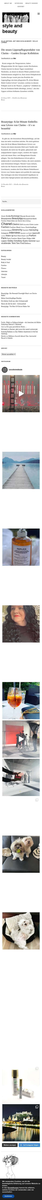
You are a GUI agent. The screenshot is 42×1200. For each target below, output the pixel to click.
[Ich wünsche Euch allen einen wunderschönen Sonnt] (21, 700)
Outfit (26, 236)
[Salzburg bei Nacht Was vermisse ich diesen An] (21, 1122)
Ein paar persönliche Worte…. (17, 327)
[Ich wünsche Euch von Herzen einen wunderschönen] (21, 1007)
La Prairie (29, 233)
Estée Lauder (34, 224)
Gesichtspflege (31, 227)
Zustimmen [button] (8, 1196)
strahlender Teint (8, 243)
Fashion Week (15, 227)
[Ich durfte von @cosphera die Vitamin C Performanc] (21, 1084)
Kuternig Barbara (6, 332)
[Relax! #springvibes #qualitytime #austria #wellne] (21, 470)
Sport (38, 241)
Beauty (3, 100)
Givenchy (17, 229)
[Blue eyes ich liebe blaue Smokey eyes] (21, 969)
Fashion (5, 227)
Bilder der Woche (16, 221)
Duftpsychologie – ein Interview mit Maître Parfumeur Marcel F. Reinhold (21, 323)
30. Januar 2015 (5, 98)
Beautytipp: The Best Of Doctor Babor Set (15, 306)
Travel (3, 277)
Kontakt (21, 6)
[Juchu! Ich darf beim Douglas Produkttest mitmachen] (21, 662)
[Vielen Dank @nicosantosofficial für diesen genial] (21, 393)
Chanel (6, 224)
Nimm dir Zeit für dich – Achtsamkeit (13, 304)
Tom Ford (20, 243)
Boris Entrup (27, 221)
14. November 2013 (6, 184)
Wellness (28, 243)
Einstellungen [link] (13, 1188)
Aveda (8, 216)
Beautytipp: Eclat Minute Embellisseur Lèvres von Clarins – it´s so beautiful (19, 125)
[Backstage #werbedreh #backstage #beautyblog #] (21, 739)
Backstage (15, 216)
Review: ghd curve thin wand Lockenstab (23, 329)
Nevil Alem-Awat (19, 236)
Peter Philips (26, 238)
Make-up (9, 236)
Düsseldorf (26, 224)
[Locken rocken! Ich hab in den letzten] (21, 624)
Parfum (32, 235)
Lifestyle (4, 274)
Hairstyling (33, 230)
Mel (14, 58)
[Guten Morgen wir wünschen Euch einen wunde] (21, 854)
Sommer (32, 241)
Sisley (10, 241)
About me (8, 3)
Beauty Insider (32, 3)
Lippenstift (36, 233)
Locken (3, 236)
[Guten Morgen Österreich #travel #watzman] (21, 508)
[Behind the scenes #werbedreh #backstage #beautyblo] (21, 777)
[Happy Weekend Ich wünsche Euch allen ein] (21, 931)
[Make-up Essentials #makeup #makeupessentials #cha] (21, 585)
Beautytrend (27, 219)
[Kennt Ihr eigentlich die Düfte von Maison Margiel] (21, 547)
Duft (21, 224)
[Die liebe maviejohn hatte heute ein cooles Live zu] (21, 892)
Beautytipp (17, 218)
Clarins (15, 224)
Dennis (3, 336)
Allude (3, 216)
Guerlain (25, 230)
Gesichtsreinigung (6, 230)
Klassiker (23, 233)
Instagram (5, 233)
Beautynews (6, 219)
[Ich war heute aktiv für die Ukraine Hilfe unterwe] (21, 815)
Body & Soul (5, 262)
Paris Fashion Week (14, 238)
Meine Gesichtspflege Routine (11, 298)
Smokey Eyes (21, 241)
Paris (3, 238)
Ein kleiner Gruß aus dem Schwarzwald (14, 301)
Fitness (23, 227)
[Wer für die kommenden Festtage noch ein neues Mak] (21, 1046)
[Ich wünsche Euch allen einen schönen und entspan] (21, 432)
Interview (19, 3)
